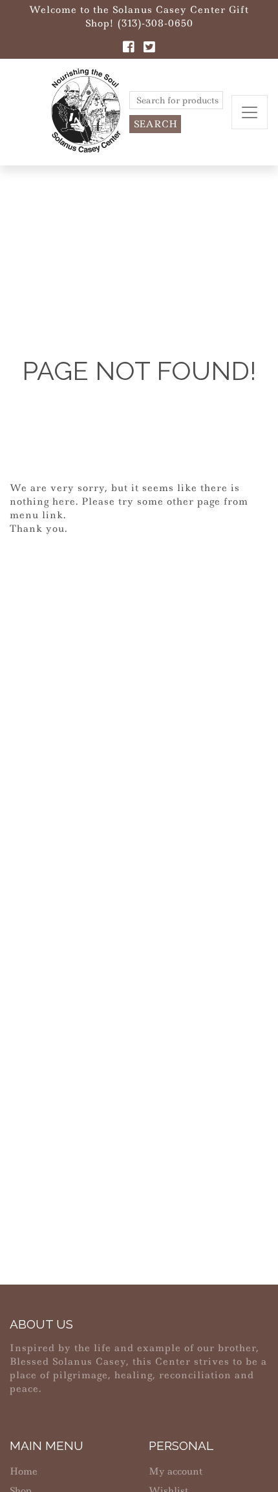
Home (23, 1471)
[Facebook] (129, 48)
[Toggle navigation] (249, 112)
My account (175, 1471)
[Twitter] (149, 48)
